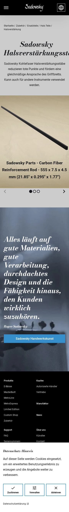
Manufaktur (42, 403)
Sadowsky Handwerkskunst (34, 338)
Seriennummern (12, 441)
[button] (30, 191)
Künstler (40, 435)
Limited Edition (11, 409)
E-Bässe (8, 386)
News (39, 415)
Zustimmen (13, 492)
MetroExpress (11, 403)
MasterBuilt (10, 392)
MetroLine (9, 398)
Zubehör (8, 420)
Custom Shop (11, 415)
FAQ (6, 435)
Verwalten (35, 492)
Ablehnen (56, 492)
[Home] (34, 8)
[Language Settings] (61, 8)
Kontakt (40, 441)
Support (8, 430)
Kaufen (40, 380)
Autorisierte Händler (46, 386)
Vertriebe (41, 392)
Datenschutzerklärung (14, 503)
